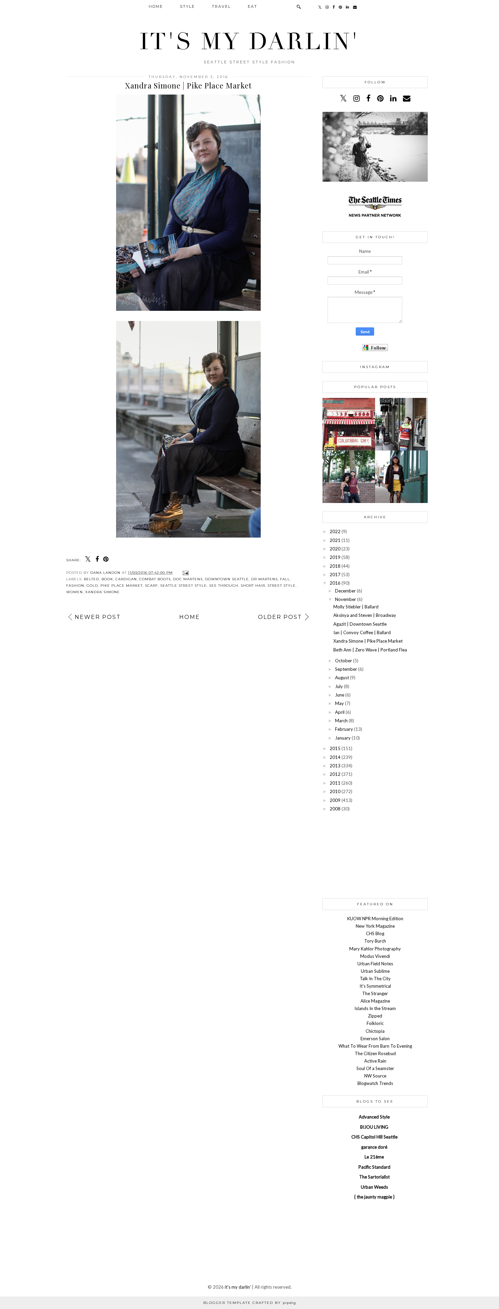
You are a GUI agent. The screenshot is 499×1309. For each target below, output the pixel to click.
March (341, 720)
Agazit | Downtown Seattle (360, 624)
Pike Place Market (121, 585)
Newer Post (98, 617)
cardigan (126, 579)
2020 (335, 548)
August (342, 677)
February (344, 729)
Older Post (280, 617)
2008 (335, 808)
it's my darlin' (249, 41)
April (340, 712)
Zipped (375, 1016)
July (339, 686)
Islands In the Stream (375, 1008)
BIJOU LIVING (374, 1127)
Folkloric (375, 1023)
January (343, 738)
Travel (221, 6)
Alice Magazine (375, 1001)
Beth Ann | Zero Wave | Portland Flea (370, 649)
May (339, 703)
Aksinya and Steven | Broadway (364, 615)
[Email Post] (185, 572)
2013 (335, 765)
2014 (335, 757)
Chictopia (375, 1031)
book (107, 579)
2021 (335, 540)
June (339, 695)
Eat (252, 6)
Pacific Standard (374, 1167)
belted (91, 579)
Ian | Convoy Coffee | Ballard (362, 632)
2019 (335, 557)
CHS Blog (375, 933)
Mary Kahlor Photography (375, 948)
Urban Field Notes (375, 963)
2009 (335, 800)
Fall (285, 579)
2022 (335, 531)
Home (156, 6)
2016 (335, 583)
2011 (335, 783)
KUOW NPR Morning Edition (375, 918)
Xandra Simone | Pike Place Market (368, 641)
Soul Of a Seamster (375, 1068)
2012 (335, 774)
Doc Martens (188, 579)
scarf (151, 585)
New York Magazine (375, 926)
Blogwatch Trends (375, 1083)
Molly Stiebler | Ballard (355, 606)
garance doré (374, 1147)
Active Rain (375, 1061)
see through (223, 585)
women (74, 592)
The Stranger (375, 993)
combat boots (155, 579)
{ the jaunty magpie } (374, 1197)
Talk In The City (375, 978)
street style (281, 585)
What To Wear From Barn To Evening (375, 1046)
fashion (75, 585)
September (346, 669)
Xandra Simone (102, 592)
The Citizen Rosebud (375, 1053)
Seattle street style (183, 585)
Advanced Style (374, 1117)
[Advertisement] (375, 855)
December (345, 590)
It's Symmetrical (375, 986)
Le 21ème (374, 1157)
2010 (335, 791)
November (345, 599)
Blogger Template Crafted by (249, 1303)
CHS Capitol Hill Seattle (374, 1137)
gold (92, 585)
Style (187, 6)
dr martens (264, 579)
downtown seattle (227, 579)
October (343, 660)
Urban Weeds (374, 1187)
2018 (335, 566)
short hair (253, 585)
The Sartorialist (374, 1177)
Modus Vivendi (375, 956)
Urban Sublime (375, 971)
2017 (335, 574)
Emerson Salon (375, 1038)
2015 (335, 748)
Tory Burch (375, 941)
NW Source (375, 1076)
